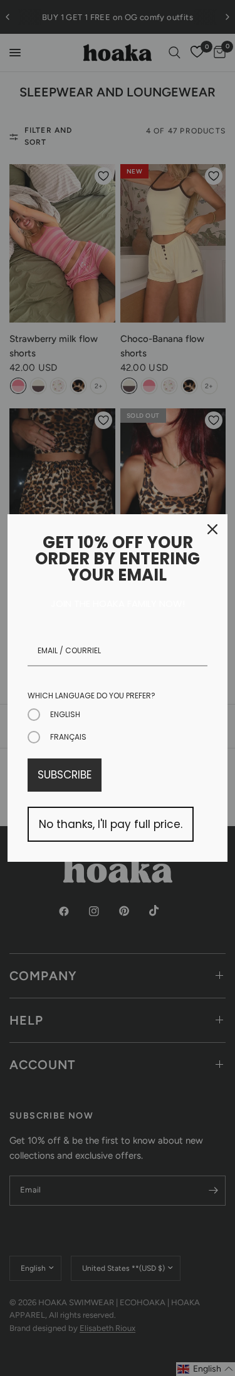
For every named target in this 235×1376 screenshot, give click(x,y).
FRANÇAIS (68, 737)
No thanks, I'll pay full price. (110, 824)
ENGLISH (65, 714)
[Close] (212, 529)
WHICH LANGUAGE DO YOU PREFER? (91, 695)
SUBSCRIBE (64, 774)
